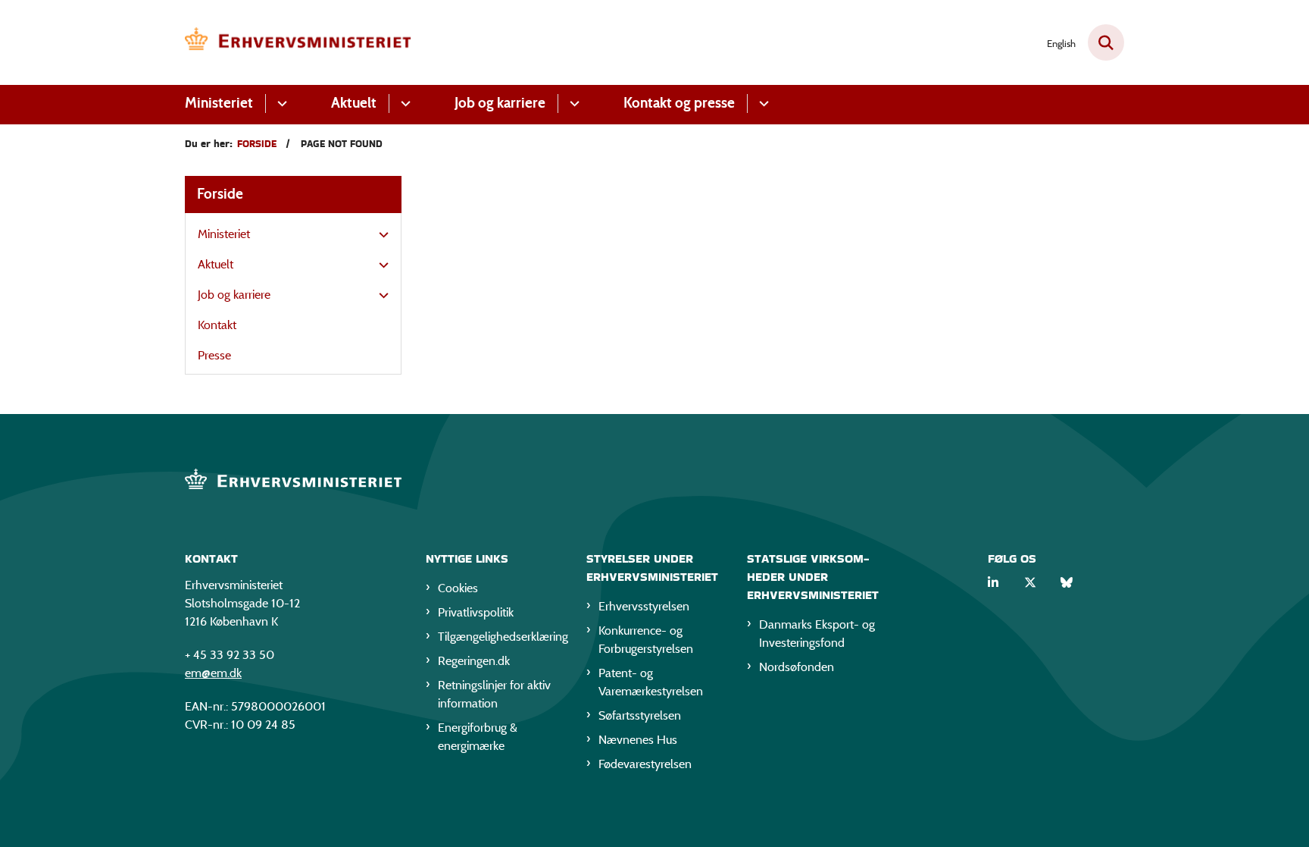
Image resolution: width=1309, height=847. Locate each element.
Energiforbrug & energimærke (477, 736)
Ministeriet (219, 102)
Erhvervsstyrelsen (643, 606)
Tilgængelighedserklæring (500, 636)
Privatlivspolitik (476, 612)
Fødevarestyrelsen (645, 764)
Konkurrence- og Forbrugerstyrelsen (645, 639)
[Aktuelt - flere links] (403, 103)
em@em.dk (213, 673)
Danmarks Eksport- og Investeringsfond (817, 633)
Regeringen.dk (474, 661)
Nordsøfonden (796, 667)
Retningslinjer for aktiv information (494, 694)
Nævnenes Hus (637, 739)
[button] (380, 235)
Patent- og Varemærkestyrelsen (650, 682)
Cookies (458, 588)
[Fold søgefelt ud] (1106, 42)
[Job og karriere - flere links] (572, 103)
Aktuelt (353, 102)
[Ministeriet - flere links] (280, 103)
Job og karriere (500, 102)
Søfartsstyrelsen (639, 715)
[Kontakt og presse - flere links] (761, 103)
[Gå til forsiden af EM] (298, 42)
